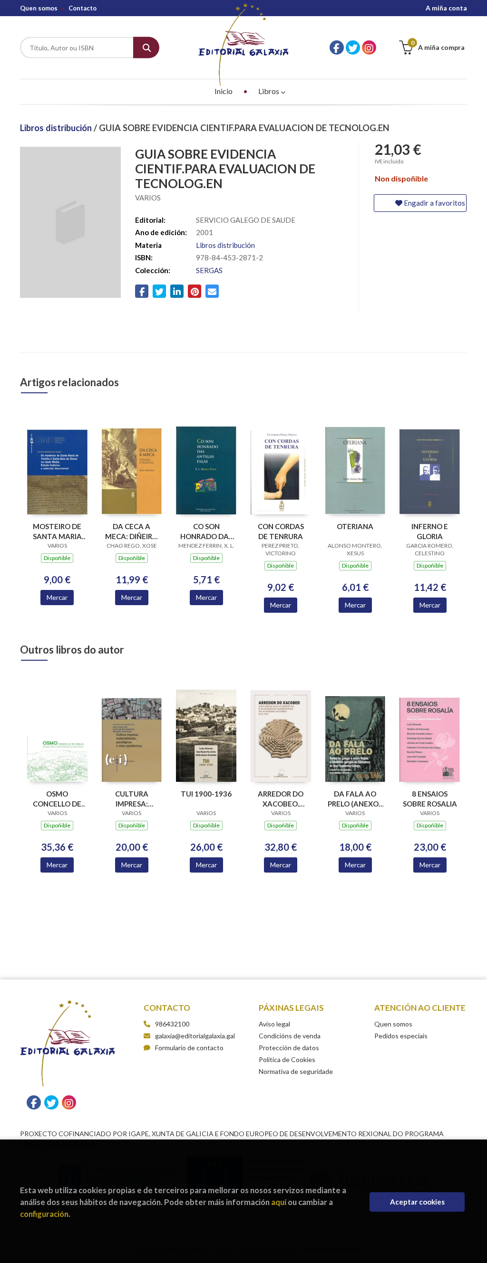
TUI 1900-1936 (206, 793)
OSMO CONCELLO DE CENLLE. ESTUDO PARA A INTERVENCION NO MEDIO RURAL (57, 798)
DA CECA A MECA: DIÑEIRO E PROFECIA (131, 531)
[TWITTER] (353, 47)
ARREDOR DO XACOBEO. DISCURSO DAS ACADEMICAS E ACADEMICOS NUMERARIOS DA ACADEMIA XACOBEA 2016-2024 (281, 798)
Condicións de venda (290, 1036)
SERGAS (209, 270)
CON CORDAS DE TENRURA (281, 531)
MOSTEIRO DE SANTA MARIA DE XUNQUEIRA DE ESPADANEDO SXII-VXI (57, 531)
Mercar (57, 597)
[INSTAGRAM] (369, 47)
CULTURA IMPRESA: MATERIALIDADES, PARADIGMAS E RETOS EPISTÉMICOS (132, 798)
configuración (44, 1214)
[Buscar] (146, 47)
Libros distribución (57, 128)
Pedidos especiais (401, 1036)
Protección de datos (289, 1048)
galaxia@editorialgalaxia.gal (195, 1036)
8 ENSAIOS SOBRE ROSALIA (430, 798)
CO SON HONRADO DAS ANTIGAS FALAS (206, 531)
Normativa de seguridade (296, 1071)
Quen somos (39, 8)
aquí (278, 1202)
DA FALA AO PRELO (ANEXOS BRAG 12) (355, 798)
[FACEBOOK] (337, 47)
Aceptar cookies (417, 1201)
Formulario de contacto (189, 1048)
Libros (269, 90)
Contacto (82, 8)
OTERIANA (355, 526)
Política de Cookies (287, 1059)
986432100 (172, 1024)
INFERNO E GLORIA (429, 531)
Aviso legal (274, 1024)
